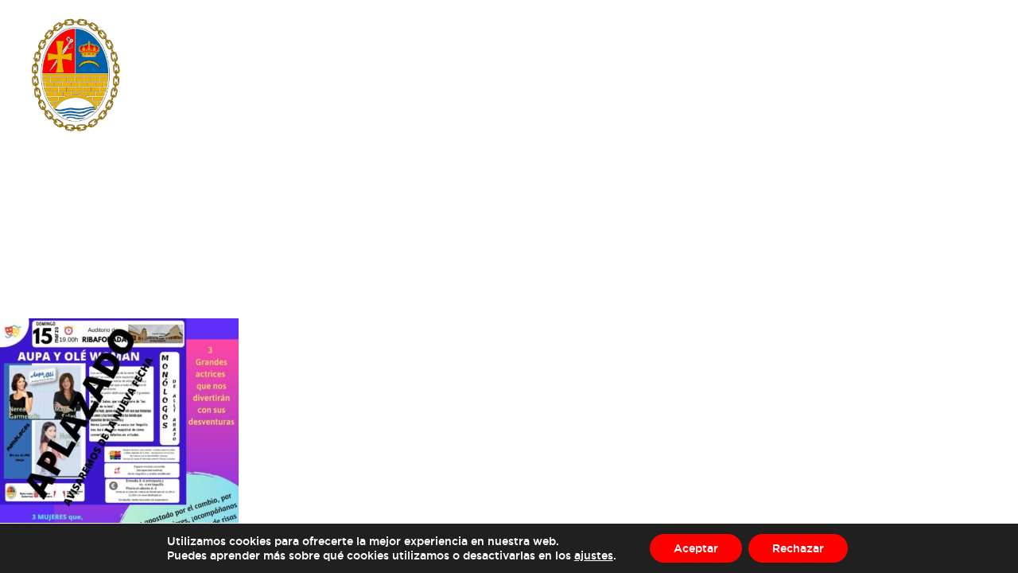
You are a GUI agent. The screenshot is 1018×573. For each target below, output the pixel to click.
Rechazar (798, 548)
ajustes (593, 555)
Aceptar (696, 548)
